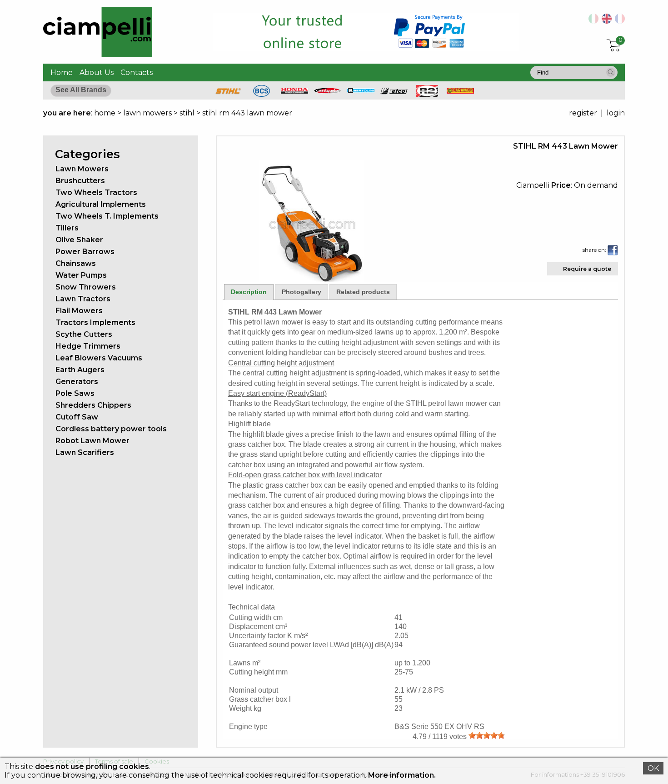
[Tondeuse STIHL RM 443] (618, 21)
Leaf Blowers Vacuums (98, 358)
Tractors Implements (95, 322)
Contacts (136, 72)
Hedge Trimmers (87, 346)
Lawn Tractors (82, 299)
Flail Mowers (79, 310)
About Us (97, 72)
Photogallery (301, 291)
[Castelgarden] (327, 91)
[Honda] (294, 91)
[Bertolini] (360, 90)
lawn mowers (147, 113)
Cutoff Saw (76, 417)
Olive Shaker (79, 239)
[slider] (487, 735)
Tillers (67, 228)
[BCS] (261, 94)
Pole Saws (75, 393)
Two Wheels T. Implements (107, 216)
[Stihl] (228, 94)
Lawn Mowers (82, 169)
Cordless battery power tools (111, 428)
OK (653, 768)
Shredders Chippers (93, 405)
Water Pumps (81, 275)
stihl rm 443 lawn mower (247, 113)
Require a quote (587, 268)
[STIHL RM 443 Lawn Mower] (311, 279)
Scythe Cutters (83, 334)
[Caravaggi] (460, 91)
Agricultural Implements (100, 204)
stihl (186, 113)
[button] (611, 72)
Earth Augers (80, 369)
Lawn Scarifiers (84, 452)
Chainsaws (75, 263)
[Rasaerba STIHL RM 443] (591, 21)
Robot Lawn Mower (92, 440)
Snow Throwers (85, 287)
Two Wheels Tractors (96, 192)
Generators (76, 381)
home (104, 113)
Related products (363, 291)
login (616, 113)
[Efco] (394, 92)
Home (61, 72)
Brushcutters (80, 180)
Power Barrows (85, 251)
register (583, 113)
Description (249, 291)
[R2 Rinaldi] (427, 94)
